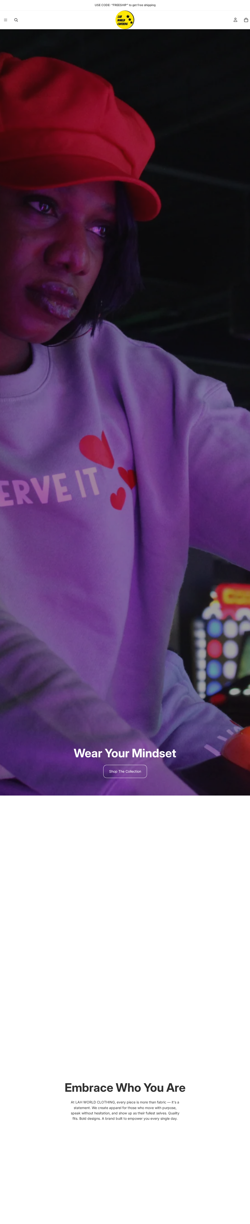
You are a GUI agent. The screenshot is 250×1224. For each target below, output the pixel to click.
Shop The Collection (125, 771)
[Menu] (5, 20)
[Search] (16, 20)
